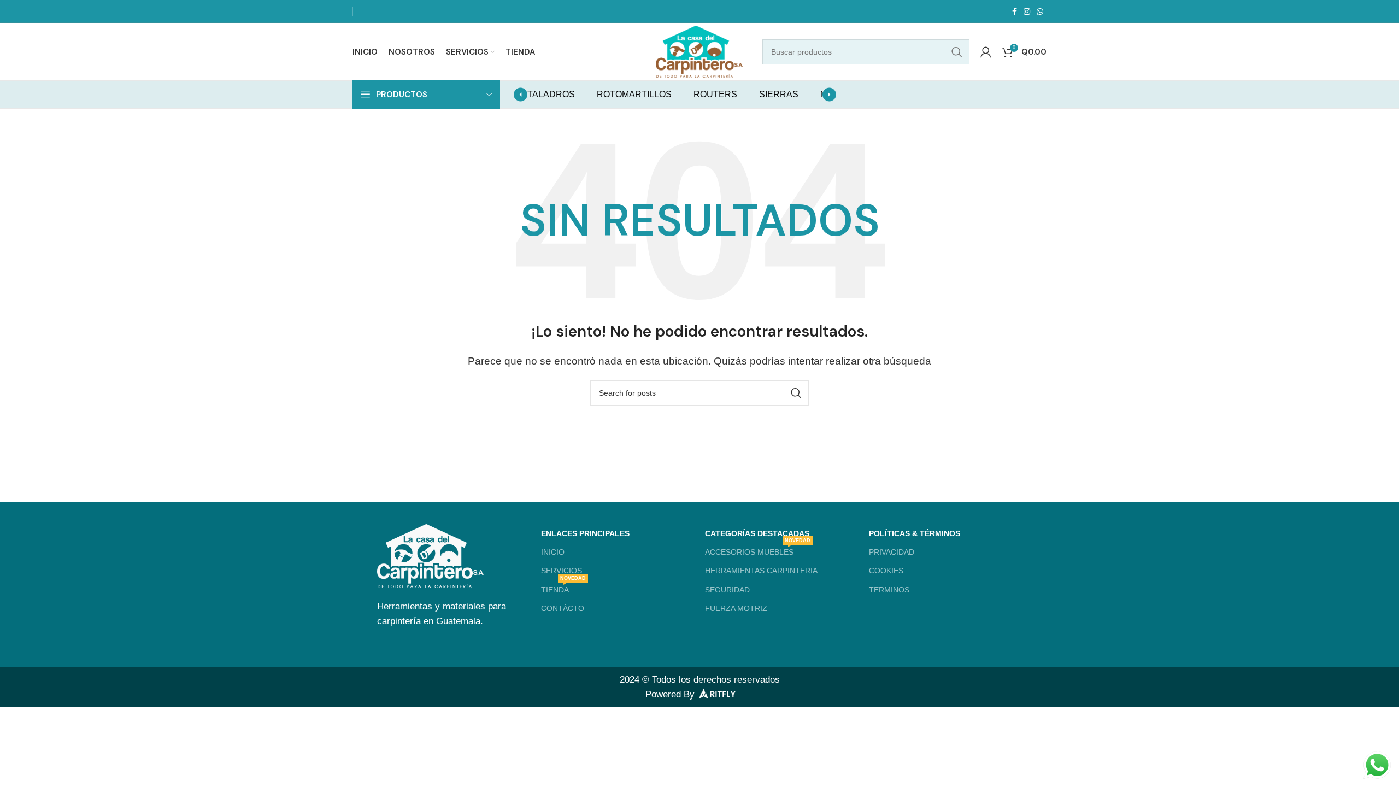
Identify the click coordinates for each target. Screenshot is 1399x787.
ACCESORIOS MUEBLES (757, 549)
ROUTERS (715, 94)
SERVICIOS (561, 570)
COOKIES (886, 570)
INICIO (553, 552)
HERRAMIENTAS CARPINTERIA (761, 570)
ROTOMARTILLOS (634, 94)
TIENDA (563, 587)
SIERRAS (778, 94)
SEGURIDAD (727, 589)
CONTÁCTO (562, 608)
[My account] (986, 52)
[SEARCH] (956, 51)
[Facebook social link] (1014, 11)
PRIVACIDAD (891, 552)
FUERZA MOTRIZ (736, 608)
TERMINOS (889, 589)
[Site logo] (699, 51)
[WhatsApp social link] (1040, 11)
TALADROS (551, 94)
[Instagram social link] (1026, 11)
